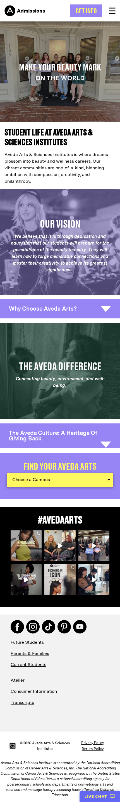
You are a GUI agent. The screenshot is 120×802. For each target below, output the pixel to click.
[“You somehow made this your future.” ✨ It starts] (26, 579)
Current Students (28, 664)
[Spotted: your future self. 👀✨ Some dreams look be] (59, 579)
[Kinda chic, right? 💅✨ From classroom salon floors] (26, 545)
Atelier (18, 680)
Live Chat (96, 796)
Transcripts (22, 702)
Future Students (27, 642)
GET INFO (86, 11)
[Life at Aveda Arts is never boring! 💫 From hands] (93, 545)
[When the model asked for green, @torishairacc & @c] (93, 579)
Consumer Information (34, 691)
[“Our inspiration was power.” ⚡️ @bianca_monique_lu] (59, 545)
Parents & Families (30, 653)
